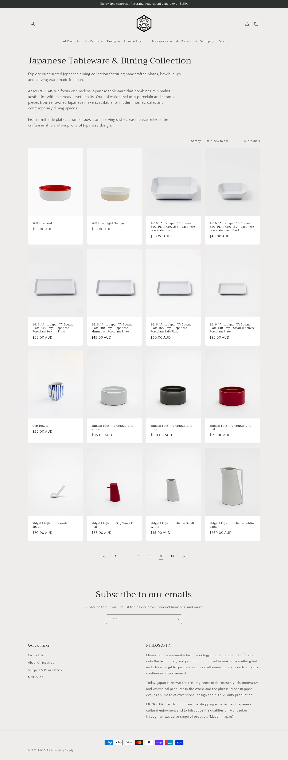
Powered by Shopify (62, 750)
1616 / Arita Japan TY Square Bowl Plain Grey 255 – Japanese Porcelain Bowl (173, 227)
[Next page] (183, 556)
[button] (32, 23)
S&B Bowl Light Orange (108, 223)
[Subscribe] (177, 619)
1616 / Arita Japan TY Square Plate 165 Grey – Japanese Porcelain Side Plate (171, 328)
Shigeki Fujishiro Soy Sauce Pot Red (114, 525)
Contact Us (35, 655)
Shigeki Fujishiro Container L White (112, 427)
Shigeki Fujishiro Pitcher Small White (172, 525)
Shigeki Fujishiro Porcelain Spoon (51, 525)
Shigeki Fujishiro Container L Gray (171, 427)
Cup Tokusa (40, 426)
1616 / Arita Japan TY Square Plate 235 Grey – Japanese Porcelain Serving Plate (52, 328)
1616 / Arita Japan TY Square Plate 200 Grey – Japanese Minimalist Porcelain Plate (112, 328)
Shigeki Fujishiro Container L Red (230, 427)
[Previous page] (104, 556)
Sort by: (196, 141)
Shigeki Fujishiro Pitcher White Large (232, 525)
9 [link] (161, 556)
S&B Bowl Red (42, 223)
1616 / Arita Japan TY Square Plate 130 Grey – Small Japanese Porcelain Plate (232, 328)
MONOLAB (35, 677)
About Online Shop (41, 662)
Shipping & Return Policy (45, 670)
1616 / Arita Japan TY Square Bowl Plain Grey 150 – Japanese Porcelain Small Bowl (232, 227)
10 (172, 556)
